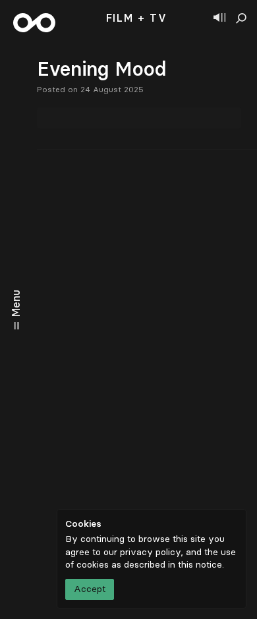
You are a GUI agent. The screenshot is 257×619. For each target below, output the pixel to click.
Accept (89, 589)
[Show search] (241, 18)
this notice (200, 564)
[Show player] (219, 18)
